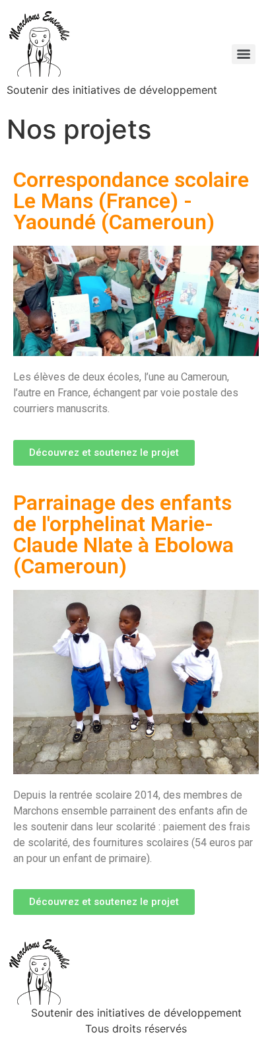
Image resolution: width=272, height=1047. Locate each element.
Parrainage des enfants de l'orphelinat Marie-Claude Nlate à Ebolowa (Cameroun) (123, 534)
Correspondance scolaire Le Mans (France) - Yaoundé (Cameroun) (131, 201)
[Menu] (243, 54)
